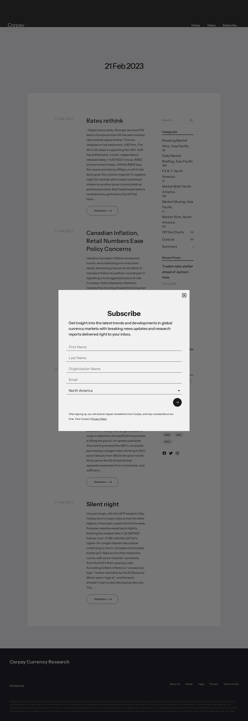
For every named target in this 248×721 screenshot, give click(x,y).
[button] (184, 295)
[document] (124, 360)
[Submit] (177, 402)
